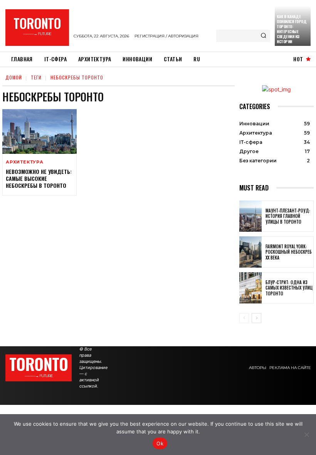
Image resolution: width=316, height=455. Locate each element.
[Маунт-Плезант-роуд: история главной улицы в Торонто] (250, 216)
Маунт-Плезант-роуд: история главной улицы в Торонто (288, 216)
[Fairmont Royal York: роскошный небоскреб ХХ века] (250, 252)
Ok (159, 443)
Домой (13, 77)
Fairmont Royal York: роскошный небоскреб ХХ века (289, 252)
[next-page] (256, 318)
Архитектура (25, 162)
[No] (306, 434)
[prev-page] (244, 318)
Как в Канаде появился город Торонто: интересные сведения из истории (291, 28)
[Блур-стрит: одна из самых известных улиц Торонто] (250, 287)
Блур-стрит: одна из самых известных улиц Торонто (289, 288)
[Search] (263, 36)
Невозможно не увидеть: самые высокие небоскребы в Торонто (39, 178)
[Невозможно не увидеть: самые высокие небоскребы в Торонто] (39, 131)
